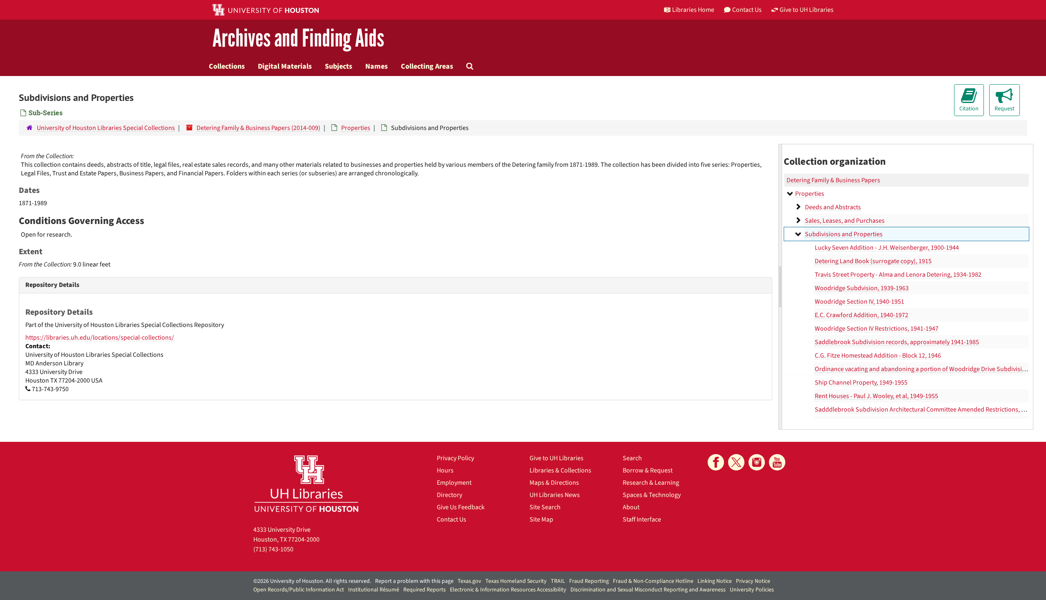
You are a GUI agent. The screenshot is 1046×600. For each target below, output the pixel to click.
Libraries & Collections (560, 470)
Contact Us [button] (747, 9)
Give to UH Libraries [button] (807, 9)
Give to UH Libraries (556, 458)
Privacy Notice (753, 581)
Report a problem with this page (414, 581)
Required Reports (424, 590)
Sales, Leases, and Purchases (845, 220)
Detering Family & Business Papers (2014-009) (258, 127)
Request (1005, 109)
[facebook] (716, 462)
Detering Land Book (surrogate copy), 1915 (873, 261)
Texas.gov (469, 581)
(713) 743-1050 (273, 549)
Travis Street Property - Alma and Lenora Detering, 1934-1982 (898, 274)
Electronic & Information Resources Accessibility (508, 590)
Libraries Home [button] (693, 9)
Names (376, 66)
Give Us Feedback (461, 507)
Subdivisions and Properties (844, 234)
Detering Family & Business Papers (833, 180)
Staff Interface (642, 519)
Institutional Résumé (373, 590)
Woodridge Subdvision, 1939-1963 (862, 288)
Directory (449, 494)
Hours (445, 470)
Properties (355, 127)
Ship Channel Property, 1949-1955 (861, 382)
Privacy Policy (455, 458)
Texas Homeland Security (516, 581)
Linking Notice (714, 581)
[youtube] (777, 462)
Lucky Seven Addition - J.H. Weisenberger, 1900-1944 (887, 247)
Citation (969, 109)
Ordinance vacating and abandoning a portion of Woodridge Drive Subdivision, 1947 (930, 369)
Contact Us (451, 519)
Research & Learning (651, 482)
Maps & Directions (554, 482)
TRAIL (558, 581)
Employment (454, 482)
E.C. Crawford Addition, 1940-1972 (861, 315)
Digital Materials (285, 66)
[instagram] (757, 462)
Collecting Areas (427, 66)
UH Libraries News (555, 494)
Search (632, 458)
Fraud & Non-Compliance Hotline (653, 581)
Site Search (545, 507)
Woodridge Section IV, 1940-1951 (859, 301)
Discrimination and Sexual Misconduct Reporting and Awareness (648, 590)
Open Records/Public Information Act (298, 590)
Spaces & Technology (652, 494)
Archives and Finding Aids (298, 38)
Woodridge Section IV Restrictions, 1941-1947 (877, 328)
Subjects (338, 66)
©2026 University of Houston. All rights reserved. (312, 581)
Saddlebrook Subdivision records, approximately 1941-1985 (897, 342)
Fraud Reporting (589, 581)
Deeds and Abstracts (833, 207)
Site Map (541, 519)
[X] (736, 462)
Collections (227, 66)
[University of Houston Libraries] (306, 483)
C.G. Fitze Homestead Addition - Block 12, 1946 (878, 355)
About (631, 507)
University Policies (752, 590)
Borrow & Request (648, 470)
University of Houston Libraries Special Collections (106, 127)
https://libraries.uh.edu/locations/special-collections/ (99, 337)
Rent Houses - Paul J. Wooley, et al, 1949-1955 (876, 396)
